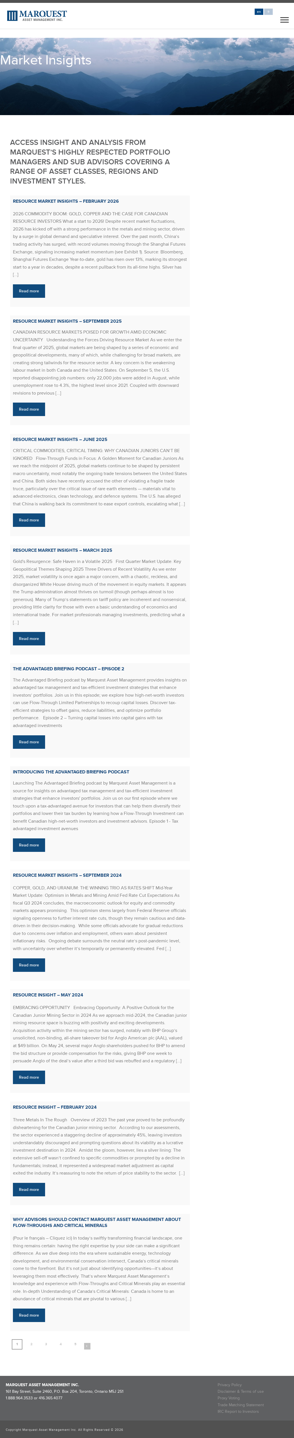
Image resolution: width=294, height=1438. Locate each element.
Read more (29, 291)
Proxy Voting (229, 1398)
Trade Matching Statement (241, 1404)
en (259, 12)
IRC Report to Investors (238, 1411)
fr (269, 12)
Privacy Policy (230, 1384)
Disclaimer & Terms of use (241, 1391)
